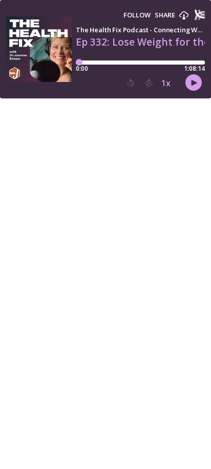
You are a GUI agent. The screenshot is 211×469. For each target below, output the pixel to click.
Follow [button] (137, 15)
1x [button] (166, 83)
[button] (183, 16)
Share (165, 15)
